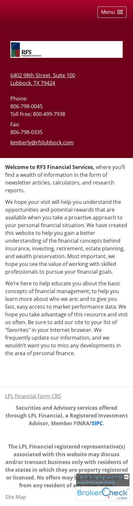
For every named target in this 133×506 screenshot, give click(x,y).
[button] (112, 12)
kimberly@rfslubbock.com (42, 142)
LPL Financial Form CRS (33, 396)
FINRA (81, 423)
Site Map (15, 497)
